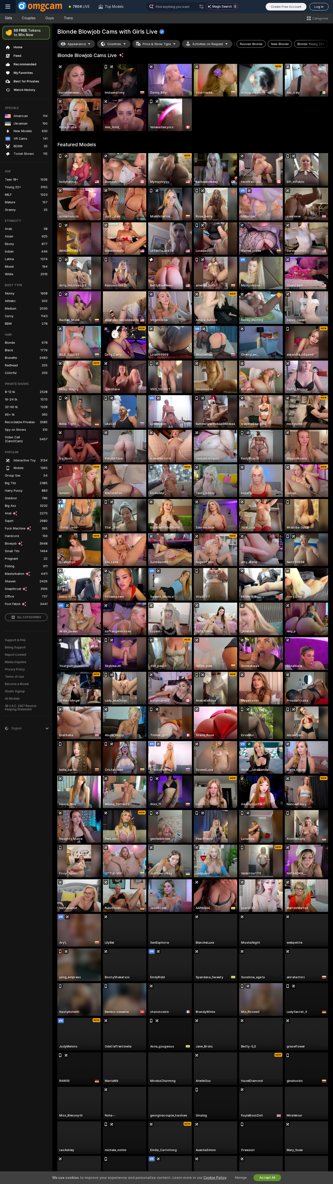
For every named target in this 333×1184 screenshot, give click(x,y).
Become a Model (17, 684)
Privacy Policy (15, 669)
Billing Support (15, 647)
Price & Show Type (157, 44)
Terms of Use (14, 676)
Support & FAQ (15, 640)
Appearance (77, 44)
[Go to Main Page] (40, 6)
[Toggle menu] (8, 6)
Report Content (15, 654)
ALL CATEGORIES (29, 617)
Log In (318, 7)
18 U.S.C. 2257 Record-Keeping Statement (21, 707)
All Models (12, 698)
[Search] (201, 6)
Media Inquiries (15, 662)
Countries (114, 44)
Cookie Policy (214, 1178)
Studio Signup (15, 691)
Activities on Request (207, 44)
